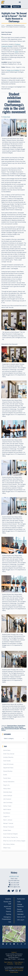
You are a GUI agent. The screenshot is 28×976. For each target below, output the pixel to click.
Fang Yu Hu (6, 785)
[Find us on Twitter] (13, 891)
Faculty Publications (8, 781)
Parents (8, 911)
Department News (12, 725)
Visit (9, 922)
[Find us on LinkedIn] (10, 944)
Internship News (7, 792)
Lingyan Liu (6, 816)
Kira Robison (6, 813)
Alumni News (6, 750)
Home (2, 25)
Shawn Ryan (6, 117)
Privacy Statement (18, 962)
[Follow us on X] (17, 944)
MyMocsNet (21, 899)
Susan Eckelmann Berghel (12, 728)
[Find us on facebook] (20, 891)
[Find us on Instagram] (17, 891)
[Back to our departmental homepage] (3, 944)
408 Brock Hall (14, 876)
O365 (18, 901)
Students (8, 899)
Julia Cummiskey (7, 802)
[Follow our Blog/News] (6, 944)
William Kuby (7, 847)
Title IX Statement (8, 962)
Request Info (16, 7)
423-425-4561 (15, 882)
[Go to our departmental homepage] (8, 891)
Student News (21, 725)
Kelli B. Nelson (7, 809)
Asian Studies (7, 760)
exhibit (16, 51)
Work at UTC (21, 917)
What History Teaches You (10, 837)
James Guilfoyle (7, 795)
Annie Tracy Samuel (8, 754)
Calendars (20, 914)
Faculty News (7, 778)
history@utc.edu (15, 887)
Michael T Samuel (8, 823)
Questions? (14, 952)
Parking (8, 914)
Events (16, 727)
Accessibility (10, 964)
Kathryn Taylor (7, 806)
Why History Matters (9, 844)
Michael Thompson (8, 827)
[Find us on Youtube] (14, 944)
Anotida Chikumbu (8, 757)
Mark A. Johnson (7, 820)
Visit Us (6, 7)
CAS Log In (20, 920)
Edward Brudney (7, 771)
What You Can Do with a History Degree (14, 841)
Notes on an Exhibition (13, 70)
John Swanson (7, 799)
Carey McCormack (8, 764)
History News (7, 788)
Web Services (18, 964)
